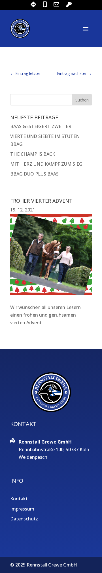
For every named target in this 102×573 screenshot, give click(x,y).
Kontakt (19, 499)
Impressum (22, 509)
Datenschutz (24, 519)
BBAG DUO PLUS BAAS (34, 174)
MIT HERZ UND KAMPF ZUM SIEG (46, 164)
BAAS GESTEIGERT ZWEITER (40, 126)
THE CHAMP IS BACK (32, 154)
